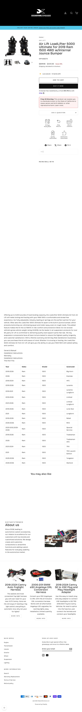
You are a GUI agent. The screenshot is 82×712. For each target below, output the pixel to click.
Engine (6, 642)
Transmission (8, 646)
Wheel (6, 656)
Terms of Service (9, 680)
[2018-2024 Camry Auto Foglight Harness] (15, 575)
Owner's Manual (10, 350)
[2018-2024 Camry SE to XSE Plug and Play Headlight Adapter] (66, 575)
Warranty (7, 356)
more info (66, 618)
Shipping (42, 66)
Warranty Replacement (12, 676)
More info (15, 616)
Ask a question (59, 112)
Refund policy (8, 683)
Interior (6, 649)
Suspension (8, 659)
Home (41, 37)
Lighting (6, 663)
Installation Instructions (13, 353)
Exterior (6, 652)
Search (6, 673)
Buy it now (58, 86)
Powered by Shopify (41, 704)
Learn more (59, 105)
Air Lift (42, 40)
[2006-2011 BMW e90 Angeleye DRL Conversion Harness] (41, 575)
